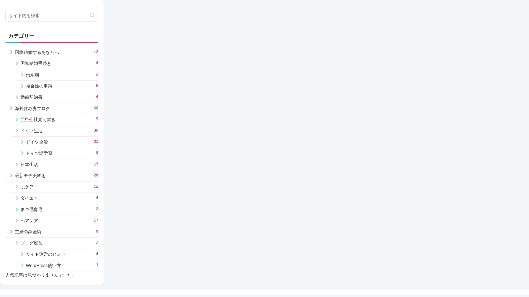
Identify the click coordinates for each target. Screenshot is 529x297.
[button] (92, 15)
